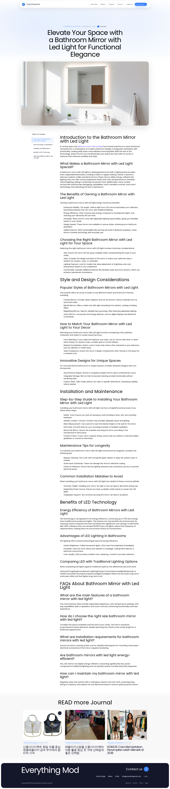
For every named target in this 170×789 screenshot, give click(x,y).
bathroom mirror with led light (90, 146)
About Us (128, 783)
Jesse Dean (103, 26)
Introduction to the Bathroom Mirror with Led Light (42, 139)
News (110, 776)
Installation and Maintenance (42, 148)
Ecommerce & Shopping (72, 26)
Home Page (100, 776)
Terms (141, 783)
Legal (146, 783)
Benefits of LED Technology (42, 152)
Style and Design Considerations (43, 144)
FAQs (117, 776)
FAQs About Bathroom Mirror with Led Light (43, 157)
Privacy (135, 783)
